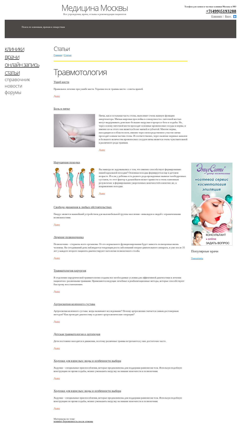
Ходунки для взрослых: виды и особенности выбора (87, 360)
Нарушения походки (67, 162)
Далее (57, 96)
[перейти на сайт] (213, 204)
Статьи (67, 55)
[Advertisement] (216, 102)
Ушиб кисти (61, 82)
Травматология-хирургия (70, 270)
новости (13, 86)
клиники (14, 49)
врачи (12, 56)
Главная (58, 55)
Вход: (228, 16)
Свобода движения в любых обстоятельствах (83, 207)
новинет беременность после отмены (73, 421)
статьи (12, 72)
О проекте (216, 16)
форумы (13, 92)
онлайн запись (22, 64)
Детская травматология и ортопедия (77, 334)
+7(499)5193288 (221, 11)
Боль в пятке (62, 108)
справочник (17, 79)
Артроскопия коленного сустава (74, 304)
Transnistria (197, 258)
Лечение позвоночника (69, 237)
